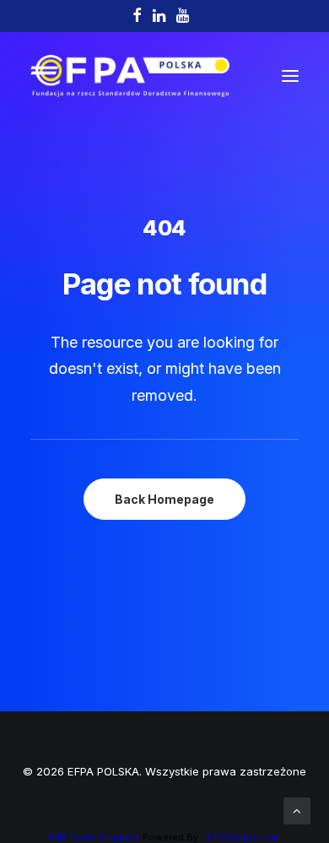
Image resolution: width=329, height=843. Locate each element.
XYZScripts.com (243, 837)
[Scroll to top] (296, 810)
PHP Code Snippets (94, 837)
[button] (290, 76)
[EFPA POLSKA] (129, 76)
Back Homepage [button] (164, 499)
